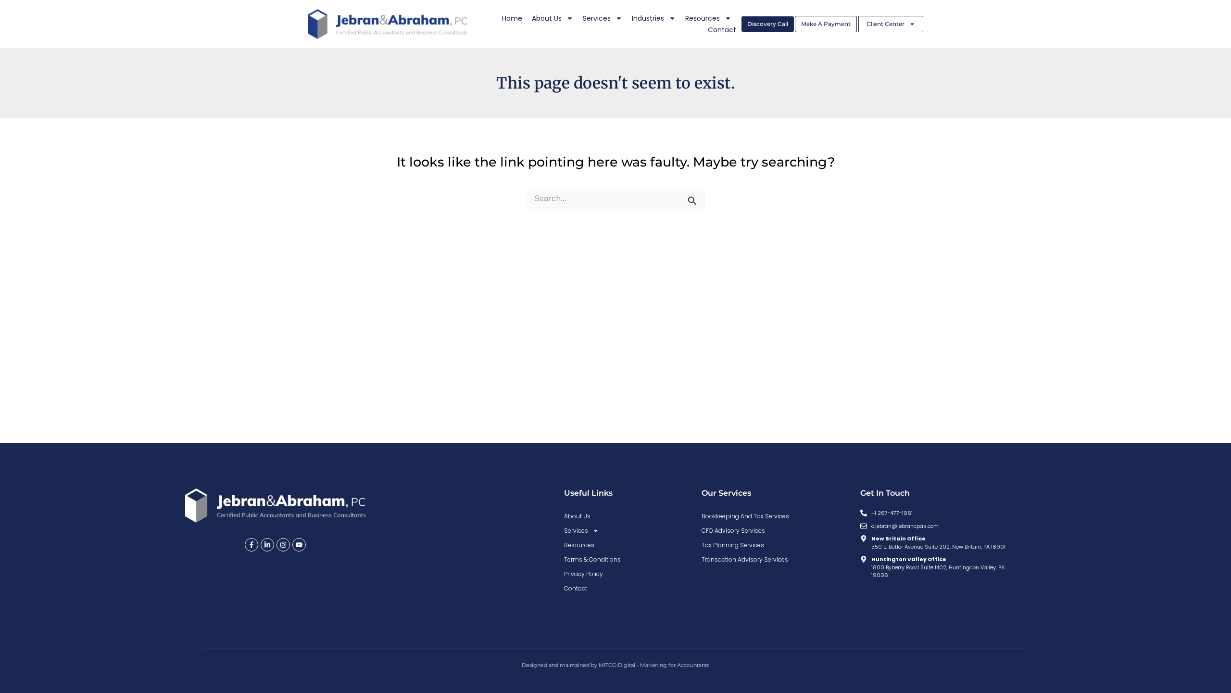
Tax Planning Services (733, 545)
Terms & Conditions (592, 559)
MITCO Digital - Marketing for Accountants (654, 665)
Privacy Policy (583, 574)
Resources (702, 18)
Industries (648, 18)
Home (512, 18)
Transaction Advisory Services (745, 559)
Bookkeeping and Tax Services (745, 516)
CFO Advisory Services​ (733, 530)
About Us (547, 18)
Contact (722, 30)
